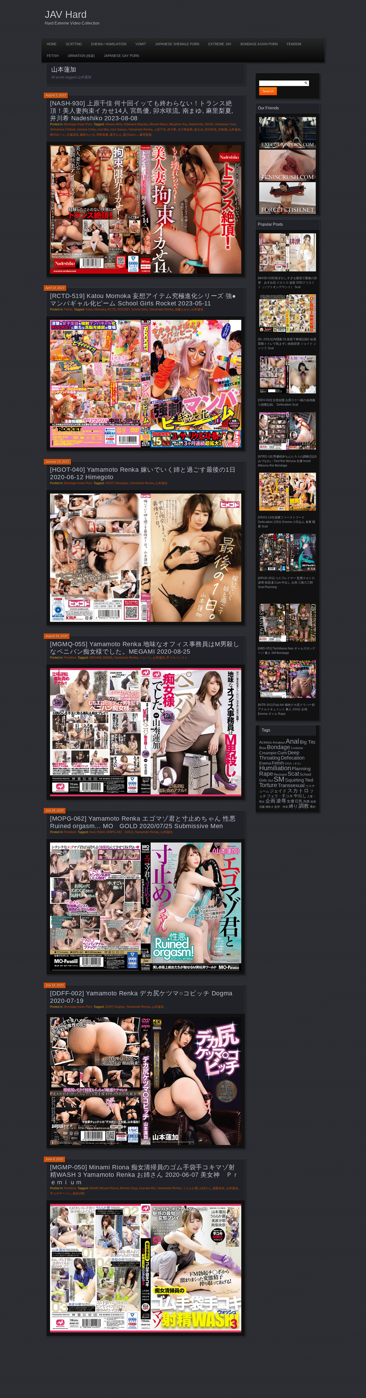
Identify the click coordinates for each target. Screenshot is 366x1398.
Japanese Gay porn (121, 56)
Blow (262, 748)
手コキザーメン (60, 1193)
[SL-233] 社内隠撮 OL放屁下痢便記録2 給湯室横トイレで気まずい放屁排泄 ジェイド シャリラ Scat (287, 344)
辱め (313, 806)
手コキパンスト (176, 657)
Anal (92, 832)
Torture (268, 785)
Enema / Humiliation (108, 44)
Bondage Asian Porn (259, 44)
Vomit (140, 44)
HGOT (109, 483)
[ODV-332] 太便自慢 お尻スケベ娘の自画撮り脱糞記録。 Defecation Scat (286, 402)
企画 (270, 801)
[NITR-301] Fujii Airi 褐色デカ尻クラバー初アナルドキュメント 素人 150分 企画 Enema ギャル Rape (286, 709)
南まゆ (198, 129)
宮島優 (222, 129)
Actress (265, 742)
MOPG (111, 832)
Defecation (293, 758)
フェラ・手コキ (280, 796)
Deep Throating (279, 755)
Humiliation (275, 767)
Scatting (74, 44)
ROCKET (124, 309)
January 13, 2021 (57, 462)
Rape (266, 773)
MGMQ (107, 657)
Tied (309, 780)
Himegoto (121, 483)
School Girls (139, 309)
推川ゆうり (57, 134)
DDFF (109, 1007)
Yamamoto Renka (140, 129)
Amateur (279, 742)
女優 (290, 801)
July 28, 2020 (55, 810)
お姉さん (205, 1188)
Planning (301, 768)
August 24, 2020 (57, 636)
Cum (282, 752)
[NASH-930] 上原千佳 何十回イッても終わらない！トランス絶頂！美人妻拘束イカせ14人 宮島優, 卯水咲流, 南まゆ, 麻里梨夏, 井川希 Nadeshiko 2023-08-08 (141, 111)
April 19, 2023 (55, 288)
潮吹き (269, 806)
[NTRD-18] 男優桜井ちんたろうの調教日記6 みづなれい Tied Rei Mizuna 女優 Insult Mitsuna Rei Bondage (287, 461)
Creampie (268, 753)
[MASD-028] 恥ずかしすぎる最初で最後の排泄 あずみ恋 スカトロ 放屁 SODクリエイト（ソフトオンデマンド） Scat (287, 282)
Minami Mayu (158, 124)
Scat (293, 773)
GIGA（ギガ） (294, 763)
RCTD (112, 309)
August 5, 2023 (56, 95)
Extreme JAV (219, 44)
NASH (209, 124)
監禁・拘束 (281, 806)
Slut (270, 780)
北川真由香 (185, 129)
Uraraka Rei (147, 1188)
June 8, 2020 (54, 1159)
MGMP (93, 1188)
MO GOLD (125, 832)
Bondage (278, 747)
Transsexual (291, 785)
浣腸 (262, 806)
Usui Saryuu (118, 129)
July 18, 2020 (55, 985)
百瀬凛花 (72, 134)
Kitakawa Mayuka (136, 124)
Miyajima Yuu (178, 124)
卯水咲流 (211, 129)
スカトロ (298, 790)
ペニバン (145, 657)
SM (279, 779)
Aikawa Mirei (113, 124)
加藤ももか (182, 309)
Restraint (280, 774)
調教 (304, 806)
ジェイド (278, 791)
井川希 (171, 129)
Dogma (119, 1007)
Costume (297, 748)
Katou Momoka (96, 309)
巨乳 (299, 801)
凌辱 (281, 801)
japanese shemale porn (177, 44)
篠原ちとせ (87, 134)
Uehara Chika (86, 129)
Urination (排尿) (81, 56)
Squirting (294, 780)
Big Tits (307, 742)
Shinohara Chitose (62, 129)
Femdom (294, 44)
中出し (300, 795)
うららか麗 (190, 1188)
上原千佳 (160, 129)
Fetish (53, 56)
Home (52, 44)
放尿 (313, 801)
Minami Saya (129, 1188)
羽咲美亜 (102, 134)
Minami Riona (109, 1188)
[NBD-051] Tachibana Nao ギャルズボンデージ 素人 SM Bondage (286, 650)
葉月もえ (116, 134)
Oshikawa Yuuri (225, 124)
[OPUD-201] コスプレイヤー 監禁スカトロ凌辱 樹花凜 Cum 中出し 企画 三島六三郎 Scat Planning (286, 582)
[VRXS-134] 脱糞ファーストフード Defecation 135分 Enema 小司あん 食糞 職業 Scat (286, 522)
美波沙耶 (78, 1193)
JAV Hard (66, 14)
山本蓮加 (235, 129)
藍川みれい (130, 134)
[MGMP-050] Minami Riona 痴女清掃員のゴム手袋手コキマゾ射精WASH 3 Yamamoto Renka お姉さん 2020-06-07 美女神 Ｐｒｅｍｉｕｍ (144, 1175)
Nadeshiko (196, 124)
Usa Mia (103, 129)
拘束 (306, 801)
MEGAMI (95, 657)
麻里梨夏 (146, 134)
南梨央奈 (219, 1188)
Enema (265, 763)
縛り (293, 806)
